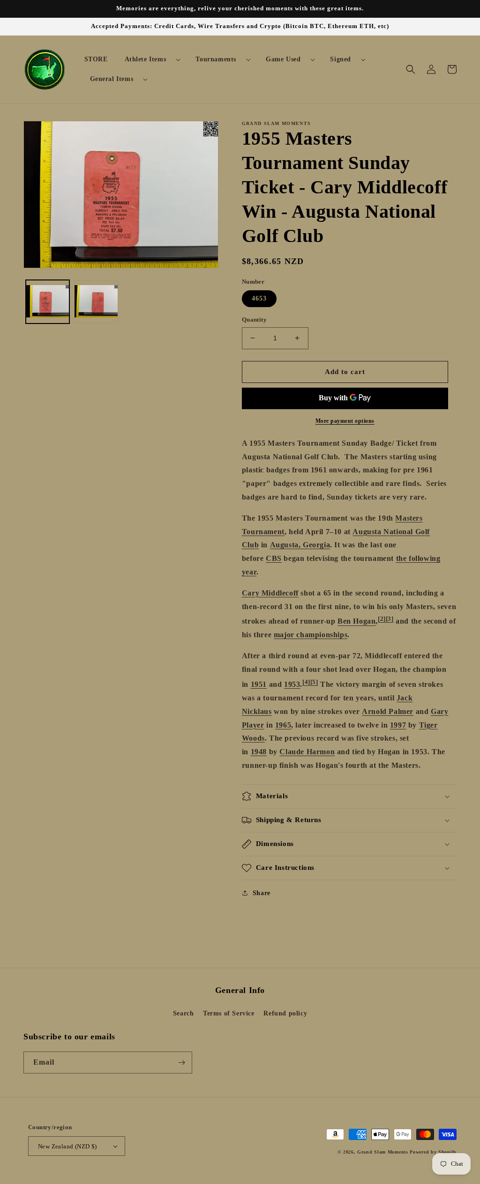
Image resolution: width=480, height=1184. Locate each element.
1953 (292, 684)
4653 (259, 298)
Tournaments (215, 59)
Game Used (283, 59)
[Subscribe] (181, 1063)
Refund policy (285, 1013)
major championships (310, 635)
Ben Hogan (356, 621)
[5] (314, 681)
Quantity (254, 319)
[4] (306, 681)
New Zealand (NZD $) (67, 1146)
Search (183, 1013)
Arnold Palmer (387, 711)
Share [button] (261, 893)
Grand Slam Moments (382, 1152)
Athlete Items (145, 59)
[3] (390, 618)
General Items (112, 78)
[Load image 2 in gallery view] (96, 302)
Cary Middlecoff (270, 593)
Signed (340, 59)
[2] (382, 618)
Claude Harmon (307, 752)
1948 (259, 752)
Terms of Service (229, 1013)
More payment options (345, 421)
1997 (398, 725)
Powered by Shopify (433, 1152)
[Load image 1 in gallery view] (47, 302)
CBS (274, 558)
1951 (259, 684)
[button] (149, 59)
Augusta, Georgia (300, 545)
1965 (283, 725)
